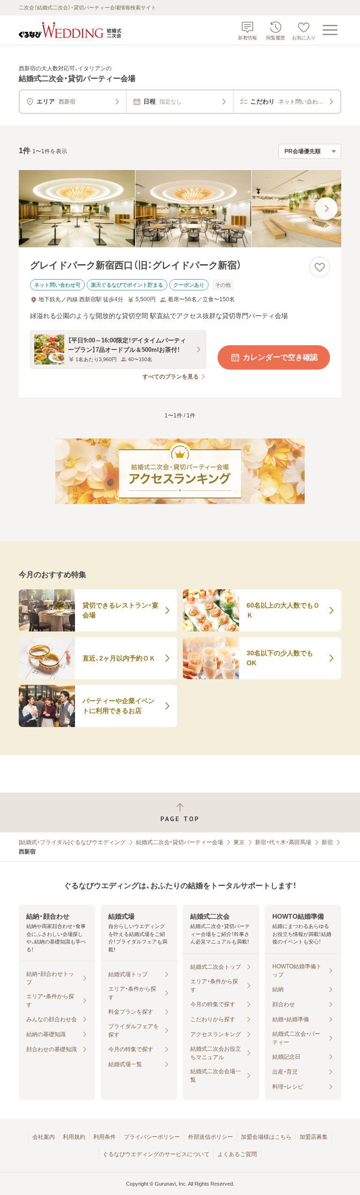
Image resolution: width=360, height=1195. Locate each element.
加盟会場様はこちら (266, 1137)
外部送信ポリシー (210, 1137)
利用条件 (104, 1137)
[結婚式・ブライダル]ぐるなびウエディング (72, 842)
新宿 (327, 842)
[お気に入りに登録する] (319, 267)
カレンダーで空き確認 (280, 357)
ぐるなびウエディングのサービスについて (156, 1154)
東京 (239, 842)
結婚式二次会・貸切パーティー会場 (179, 842)
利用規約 (74, 1137)
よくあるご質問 (237, 1154)
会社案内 (43, 1137)
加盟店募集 (314, 1137)
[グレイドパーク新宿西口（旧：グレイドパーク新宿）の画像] (180, 208)
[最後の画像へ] (326, 208)
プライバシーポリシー (152, 1137)
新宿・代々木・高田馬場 (283, 842)
